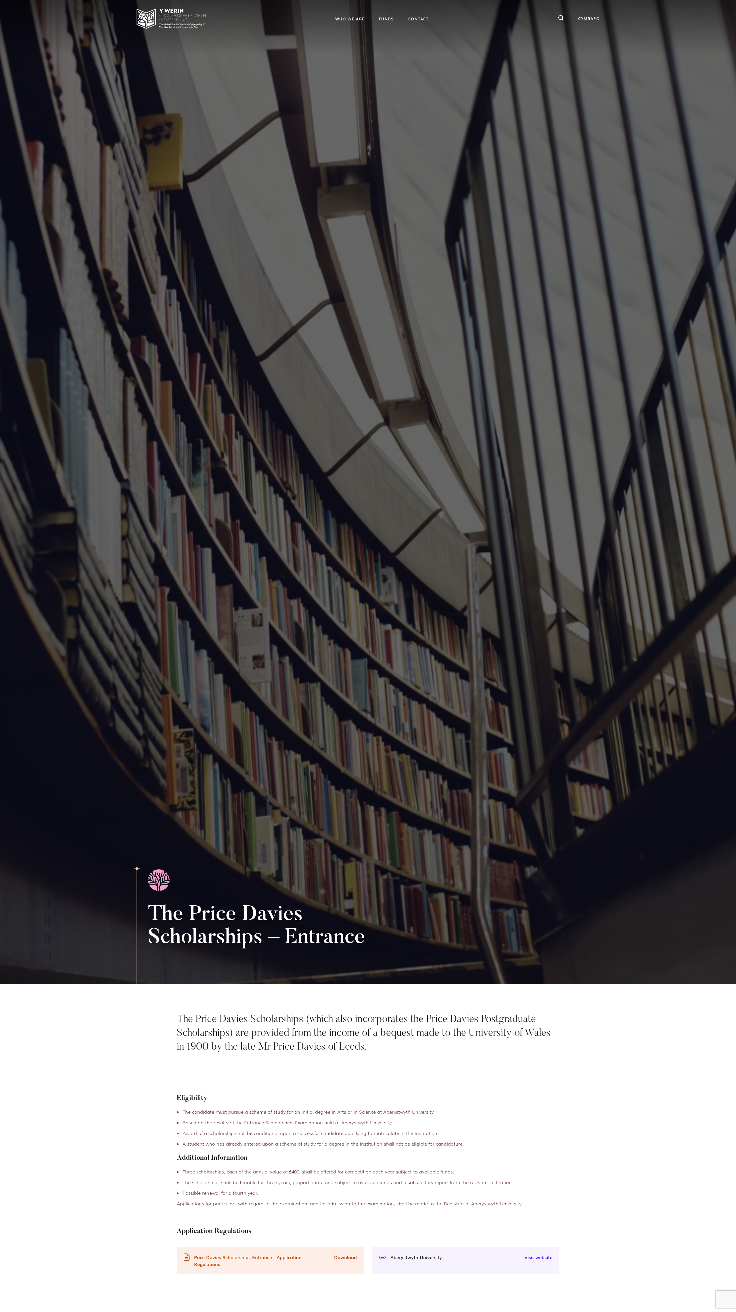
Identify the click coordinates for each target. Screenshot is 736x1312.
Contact (418, 19)
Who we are (350, 19)
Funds (386, 19)
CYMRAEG (588, 18)
